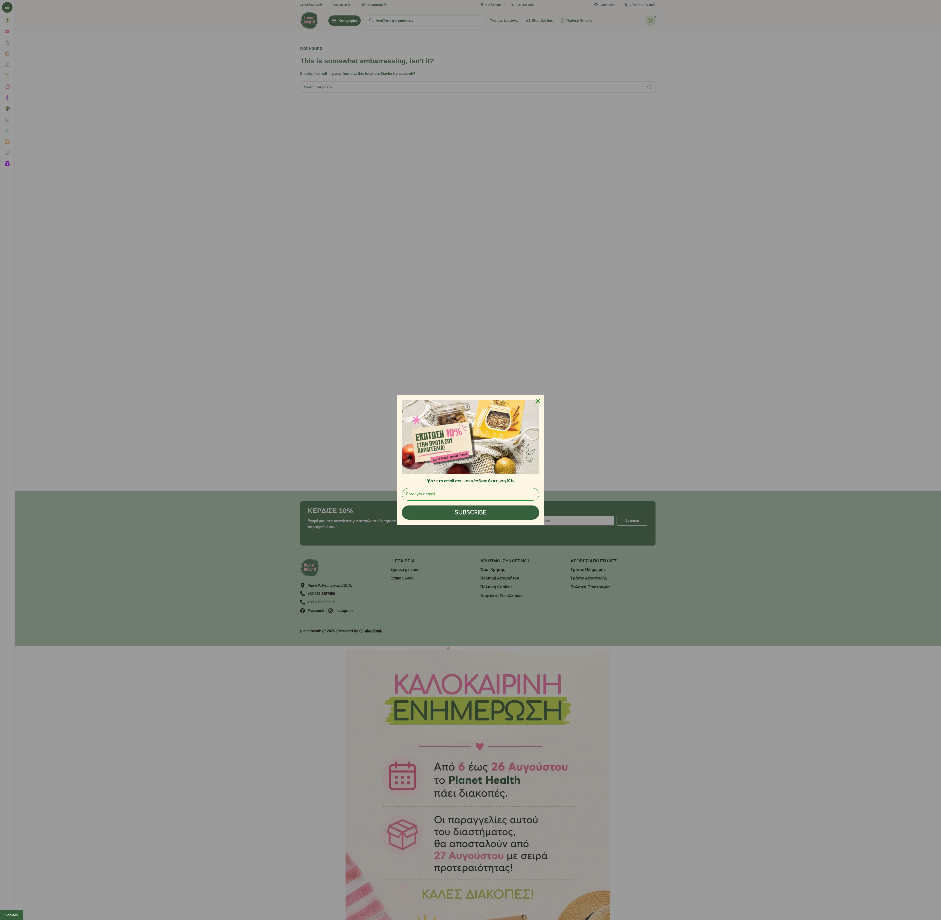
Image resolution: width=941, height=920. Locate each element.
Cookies (11, 915)
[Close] (538, 401)
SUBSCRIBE (470, 513)
